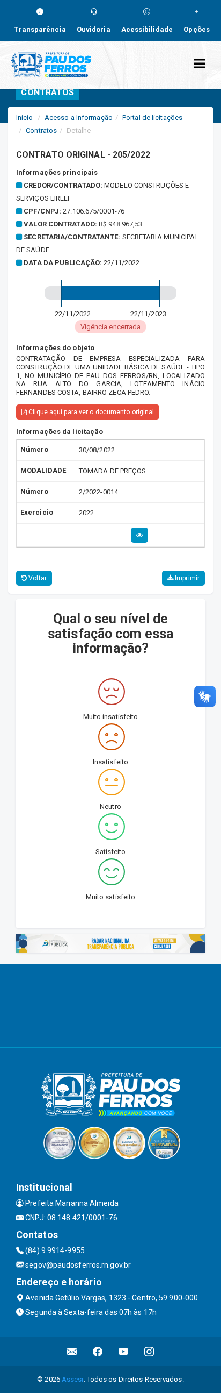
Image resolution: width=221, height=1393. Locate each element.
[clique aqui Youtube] (123, 1351)
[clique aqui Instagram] (149, 1351)
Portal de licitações (152, 117)
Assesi (73, 1379)
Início (24, 117)
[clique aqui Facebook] (98, 1351)
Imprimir (186, 578)
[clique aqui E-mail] (72, 1351)
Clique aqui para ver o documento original (90, 412)
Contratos (41, 130)
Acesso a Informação (79, 117)
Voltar (37, 578)
